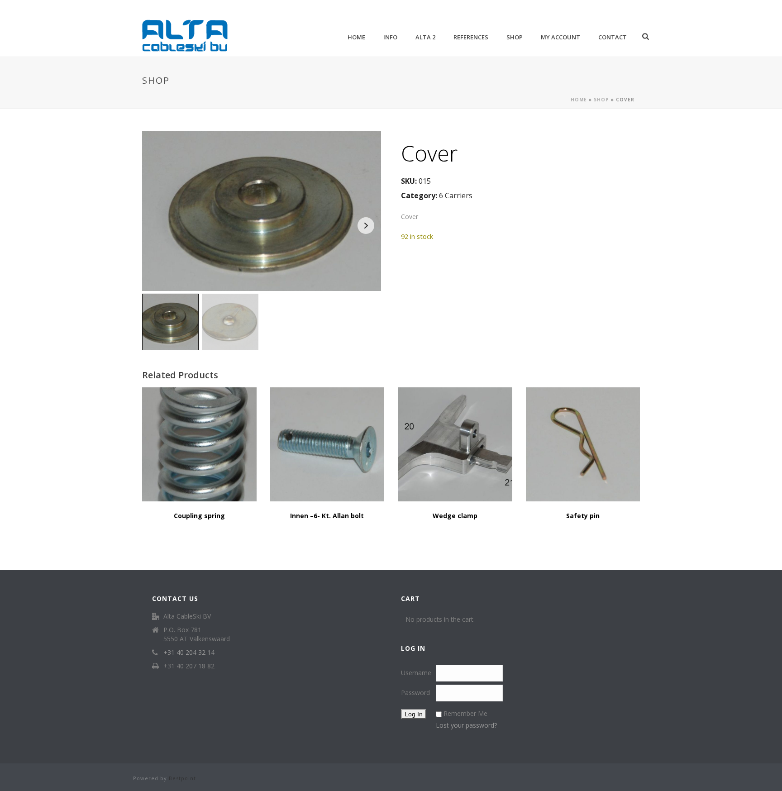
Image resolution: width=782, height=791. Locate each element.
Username (416, 672)
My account (560, 37)
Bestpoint (182, 778)
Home (356, 37)
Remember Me (465, 713)
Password (415, 692)
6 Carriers (455, 195)
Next (366, 225)
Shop (514, 37)
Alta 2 (425, 37)
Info (390, 37)
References (470, 37)
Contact (612, 37)
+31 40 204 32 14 (189, 652)
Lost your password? (466, 725)
